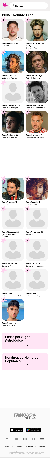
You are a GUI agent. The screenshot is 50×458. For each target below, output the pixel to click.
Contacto (19, 447)
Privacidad (29, 447)
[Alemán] (42, 439)
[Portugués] (17, 439)
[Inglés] (8, 439)
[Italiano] (33, 439)
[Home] (25, 416)
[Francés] (25, 439)
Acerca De (9, 447)
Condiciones (40, 447)
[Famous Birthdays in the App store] (16, 430)
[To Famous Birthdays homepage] (4, 5)
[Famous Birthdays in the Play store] (33, 430)
